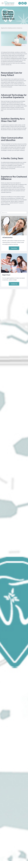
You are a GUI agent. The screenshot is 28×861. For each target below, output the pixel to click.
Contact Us (14, 283)
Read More (14, 248)
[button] (2, 3)
